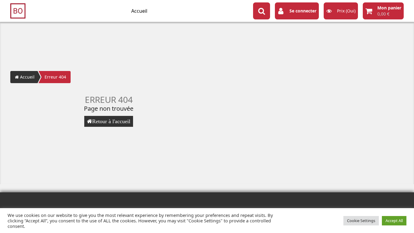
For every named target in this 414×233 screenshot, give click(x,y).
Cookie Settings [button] (361, 220)
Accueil (139, 11)
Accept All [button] (394, 220)
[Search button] (261, 11)
